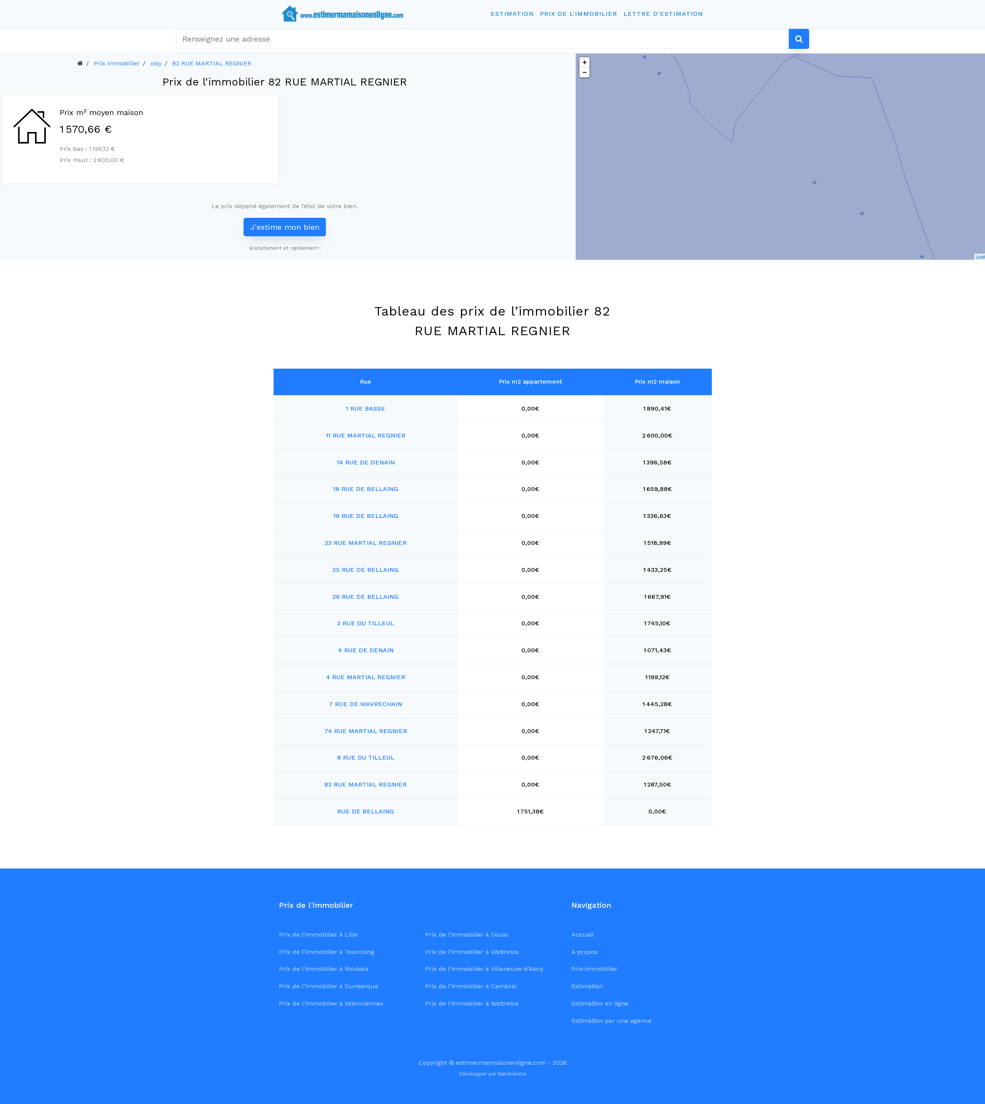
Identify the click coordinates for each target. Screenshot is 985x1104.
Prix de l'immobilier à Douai (466, 934)
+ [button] (585, 62)
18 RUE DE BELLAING (365, 489)
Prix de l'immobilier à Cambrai (470, 986)
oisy (156, 63)
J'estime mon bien (284, 227)
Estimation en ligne (599, 1003)
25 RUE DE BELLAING (365, 569)
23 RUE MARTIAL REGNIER (366, 542)
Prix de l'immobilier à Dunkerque (328, 986)
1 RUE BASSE (365, 408)
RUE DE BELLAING (365, 811)
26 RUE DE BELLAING (365, 596)
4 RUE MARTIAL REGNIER (365, 677)
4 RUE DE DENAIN (366, 650)
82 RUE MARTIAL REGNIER (211, 63)
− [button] (585, 72)
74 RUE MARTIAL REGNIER (365, 731)
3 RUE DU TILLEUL (365, 623)
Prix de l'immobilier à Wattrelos (472, 951)
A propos (584, 951)
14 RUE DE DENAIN (366, 462)
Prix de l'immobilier (578, 13)
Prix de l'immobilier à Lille (318, 934)
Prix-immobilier (594, 968)
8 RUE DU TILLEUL (365, 757)
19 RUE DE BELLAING (365, 515)
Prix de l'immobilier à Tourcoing (326, 951)
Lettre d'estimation (663, 13)
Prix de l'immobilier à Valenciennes (331, 1003)
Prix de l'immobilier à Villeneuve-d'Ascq (484, 968)
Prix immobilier (117, 63)
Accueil (582, 934)
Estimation (512, 13)
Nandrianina (512, 1074)
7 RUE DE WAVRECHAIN (365, 704)
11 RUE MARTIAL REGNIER (366, 435)
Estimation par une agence (611, 1020)
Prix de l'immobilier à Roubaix (324, 968)
